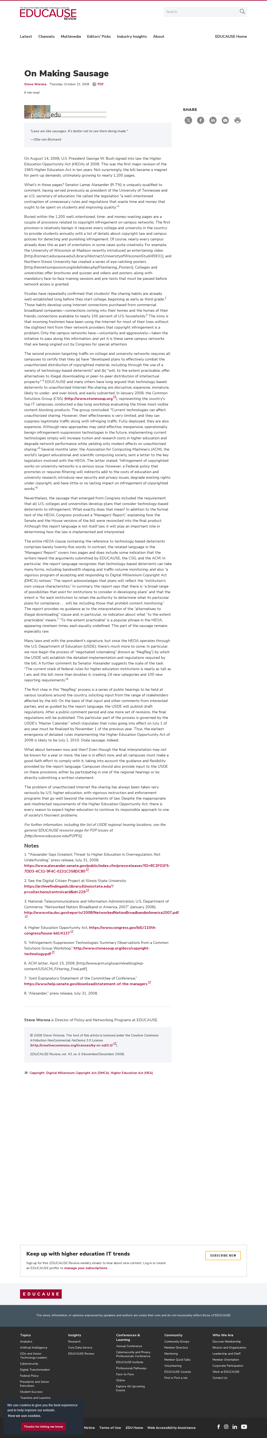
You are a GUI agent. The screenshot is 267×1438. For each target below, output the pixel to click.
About (158, 36)
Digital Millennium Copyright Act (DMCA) (77, 1073)
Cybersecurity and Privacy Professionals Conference (133, 1354)
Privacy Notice (83, 1427)
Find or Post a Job (176, 1378)
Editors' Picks (99, 36)
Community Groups (176, 1342)
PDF (101, 84)
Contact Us (220, 1378)
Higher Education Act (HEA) (132, 1073)
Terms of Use (110, 1427)
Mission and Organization (229, 1348)
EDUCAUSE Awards (177, 1372)
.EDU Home (134, 1427)
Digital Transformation (35, 1370)
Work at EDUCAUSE (226, 1372)
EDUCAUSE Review (81, 1354)
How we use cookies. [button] (24, 1416)
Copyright (37, 1073)
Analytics (26, 1342)
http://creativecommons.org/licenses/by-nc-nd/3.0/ (72, 1045)
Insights (74, 1335)
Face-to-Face (125, 1374)
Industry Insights (132, 36)
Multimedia (71, 36)
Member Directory (176, 1348)
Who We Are (223, 1335)
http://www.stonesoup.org (89, 398)
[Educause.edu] (41, 1293)
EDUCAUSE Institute (129, 1362)
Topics (25, 1335)
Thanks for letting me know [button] (43, 1426)
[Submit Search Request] (242, 11)
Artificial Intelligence (33, 1348)
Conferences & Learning (128, 1337)
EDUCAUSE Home (231, 36)
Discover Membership (227, 1342)
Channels (46, 36)
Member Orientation (226, 1360)
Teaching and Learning (35, 1398)
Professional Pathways (131, 1368)
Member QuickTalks (177, 1360)
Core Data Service (80, 1348)
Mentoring (171, 1354)
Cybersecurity (29, 1364)
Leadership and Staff (227, 1354)
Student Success (31, 1392)
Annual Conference (129, 1346)
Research (74, 1342)
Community (173, 1335)
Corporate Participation (228, 1366)
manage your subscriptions (85, 1268)
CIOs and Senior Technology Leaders (33, 1356)
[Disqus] (98, 1139)
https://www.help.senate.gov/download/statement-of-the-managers (85, 983)
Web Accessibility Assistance (171, 1427)
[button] (203, 1428)
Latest (26, 36)
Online (120, 1380)
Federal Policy (29, 1376)
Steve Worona (35, 84)
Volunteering (172, 1366)
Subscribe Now (223, 1255)
